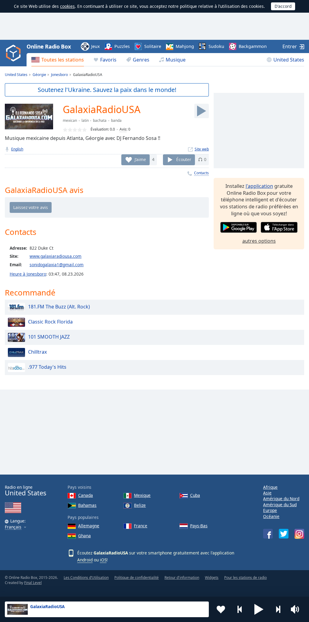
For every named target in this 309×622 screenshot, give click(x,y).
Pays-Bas (199, 526)
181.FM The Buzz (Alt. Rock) (59, 306)
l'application (259, 186)
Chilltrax (37, 352)
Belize (140, 505)
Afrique (270, 487)
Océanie (271, 516)
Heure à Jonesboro (28, 274)
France (140, 526)
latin (85, 120)
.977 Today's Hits (47, 367)
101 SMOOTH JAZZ (49, 336)
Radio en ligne (25, 490)
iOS (103, 560)
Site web (202, 149)
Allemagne (88, 526)
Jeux (95, 46)
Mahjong (185, 46)
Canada (85, 495)
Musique (176, 59)
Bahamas (87, 505)
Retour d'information (181, 577)
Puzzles (122, 46)
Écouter (183, 159)
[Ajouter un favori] (221, 609)
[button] (259, 609)
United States (288, 59)
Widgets (211, 577)
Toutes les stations (62, 59)
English (17, 149)
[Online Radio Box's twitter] (283, 533)
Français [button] (13, 527)
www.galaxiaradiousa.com (55, 256)
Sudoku (216, 46)
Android (85, 560)
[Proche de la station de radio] (278, 609)
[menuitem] (57, 59)
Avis (122, 129)
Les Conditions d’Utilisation (86, 577)
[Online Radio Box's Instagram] (299, 534)
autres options (259, 241)
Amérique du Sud (280, 504)
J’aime (140, 159)
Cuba (195, 495)
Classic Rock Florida (50, 321)
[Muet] (297, 609)
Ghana (84, 535)
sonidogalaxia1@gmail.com (57, 264)
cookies (67, 6)
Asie (267, 493)
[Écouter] (201, 111)
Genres (141, 59)
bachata (100, 120)
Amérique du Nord (281, 498)
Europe (270, 510)
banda (116, 120)
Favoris (108, 59)
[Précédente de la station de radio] (240, 609)
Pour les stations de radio (245, 577)
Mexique (142, 495)
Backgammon (253, 46)
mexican (70, 120)
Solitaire (152, 46)
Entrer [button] (289, 46)
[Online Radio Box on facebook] (268, 533)
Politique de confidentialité (136, 577)
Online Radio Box (49, 46)
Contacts (201, 172)
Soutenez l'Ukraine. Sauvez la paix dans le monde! (107, 90)
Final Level (33, 582)
